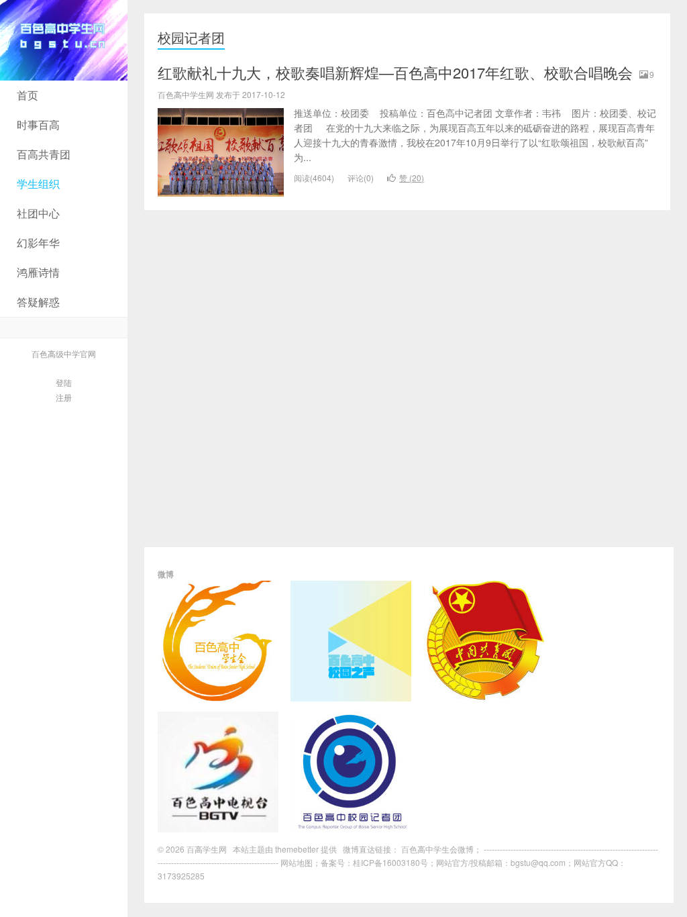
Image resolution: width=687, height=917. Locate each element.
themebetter (297, 849)
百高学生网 (63, 40)
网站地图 (296, 862)
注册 (64, 397)
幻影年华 (38, 242)
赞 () (411, 177)
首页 (27, 95)
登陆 (64, 382)
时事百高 (38, 124)
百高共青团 (43, 154)
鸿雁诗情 (38, 272)
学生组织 (38, 183)
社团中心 (38, 213)
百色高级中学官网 (64, 353)
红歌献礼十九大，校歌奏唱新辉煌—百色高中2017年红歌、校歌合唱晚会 (395, 72)
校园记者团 (191, 37)
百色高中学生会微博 (437, 849)
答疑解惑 (38, 301)
